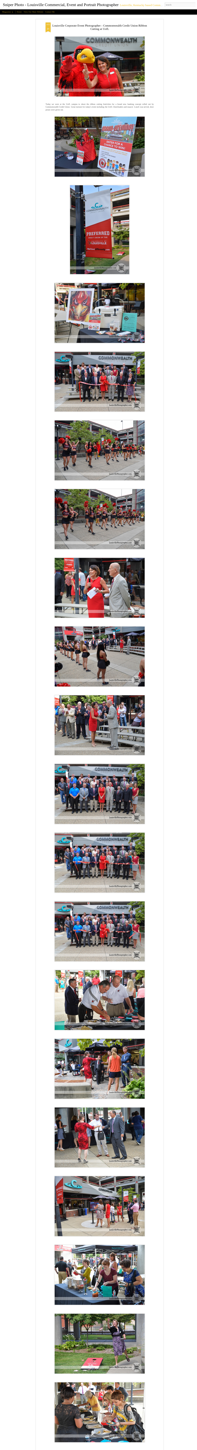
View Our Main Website (33, 12)
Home (19, 12)
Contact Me (50, 12)
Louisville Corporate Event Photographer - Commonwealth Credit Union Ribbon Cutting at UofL (99, 27)
